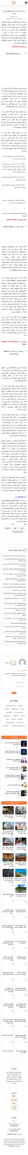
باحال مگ (16, 16)
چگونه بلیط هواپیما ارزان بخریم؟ (18, 623)
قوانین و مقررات (14, 1108)
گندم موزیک (20, 705)
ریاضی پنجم (20, 719)
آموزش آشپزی (6, 726)
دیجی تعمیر (23, 715)
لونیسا (7, 719)
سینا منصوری (13, 661)
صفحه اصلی (14, 1100)
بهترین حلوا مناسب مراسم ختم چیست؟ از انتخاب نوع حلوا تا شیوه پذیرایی (15, 594)
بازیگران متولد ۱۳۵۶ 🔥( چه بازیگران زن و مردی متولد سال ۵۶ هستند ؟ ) (15, 604)
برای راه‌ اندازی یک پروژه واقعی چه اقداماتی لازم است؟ (15, 599)
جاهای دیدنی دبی (13, 38)
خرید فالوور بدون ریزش (10, 722)
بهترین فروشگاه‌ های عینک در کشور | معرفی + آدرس (14, 587)
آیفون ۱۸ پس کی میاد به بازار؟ (19, 590)
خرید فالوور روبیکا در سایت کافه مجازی (18, 726)
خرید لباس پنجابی (20, 722)
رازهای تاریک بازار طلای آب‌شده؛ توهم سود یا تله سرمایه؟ (15, 627)
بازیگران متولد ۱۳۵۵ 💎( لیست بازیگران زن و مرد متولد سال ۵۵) (15, 619)
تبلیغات (14, 1103)
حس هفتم (22, 709)
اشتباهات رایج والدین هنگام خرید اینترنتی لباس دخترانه (15, 614)
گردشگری (11, 16)
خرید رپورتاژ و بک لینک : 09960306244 (14, 1125)
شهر (22, 528)
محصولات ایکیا (9, 712)
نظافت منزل (7, 709)
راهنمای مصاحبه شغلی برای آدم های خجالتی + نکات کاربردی (15, 632)
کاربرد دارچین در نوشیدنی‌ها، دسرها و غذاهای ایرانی (14, 556)
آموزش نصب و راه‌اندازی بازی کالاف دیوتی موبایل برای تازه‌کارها (14, 565)
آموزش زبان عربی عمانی (18, 712)
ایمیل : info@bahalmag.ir (14, 1134)
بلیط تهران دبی (19, 497)
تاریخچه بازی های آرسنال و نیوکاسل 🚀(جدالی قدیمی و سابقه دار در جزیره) (15, 637)
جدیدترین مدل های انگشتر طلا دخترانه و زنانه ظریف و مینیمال (15, 560)
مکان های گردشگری (18, 532)
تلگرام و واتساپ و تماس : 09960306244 (14, 1130)
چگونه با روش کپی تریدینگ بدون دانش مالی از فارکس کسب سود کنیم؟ (15, 609)
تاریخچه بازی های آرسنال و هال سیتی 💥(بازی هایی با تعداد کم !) (15, 642)
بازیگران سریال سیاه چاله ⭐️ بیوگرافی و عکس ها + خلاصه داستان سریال (14, 575)
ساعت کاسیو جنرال (14, 709)
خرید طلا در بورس (7, 715)
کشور (15, 528)
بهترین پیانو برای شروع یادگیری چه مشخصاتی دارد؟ (14, 584)
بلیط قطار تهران (15, 715)
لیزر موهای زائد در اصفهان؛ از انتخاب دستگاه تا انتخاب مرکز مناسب (15, 580)
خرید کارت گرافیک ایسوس (11, 705)
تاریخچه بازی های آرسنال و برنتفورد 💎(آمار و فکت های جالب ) (14, 570)
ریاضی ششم (13, 719)
